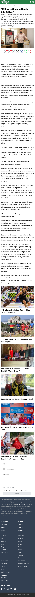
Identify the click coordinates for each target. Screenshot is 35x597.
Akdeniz (20, 524)
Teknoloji (3, 549)
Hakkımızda (4, 563)
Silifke (20, 549)
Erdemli (20, 538)
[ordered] (14, 490)
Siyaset (3, 533)
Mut (19, 547)
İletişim (3, 569)
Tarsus (20, 552)
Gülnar (20, 541)
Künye (2, 566)
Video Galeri (4, 580)
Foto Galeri (4, 578)
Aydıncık (20, 530)
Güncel (3, 530)
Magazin (3, 541)
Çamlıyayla (21, 535)
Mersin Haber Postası (6, 6)
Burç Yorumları (22, 566)
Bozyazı (20, 533)
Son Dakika (4, 524)
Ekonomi (3, 535)
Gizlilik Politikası (5, 572)
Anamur (20, 527)
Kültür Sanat (4, 552)
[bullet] (16, 490)
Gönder (17, 493)
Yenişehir (21, 558)
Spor (15, 6)
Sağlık (2, 544)
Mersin (3, 527)
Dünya (2, 547)
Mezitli (20, 544)
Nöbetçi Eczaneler (23, 563)
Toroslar (20, 555)
